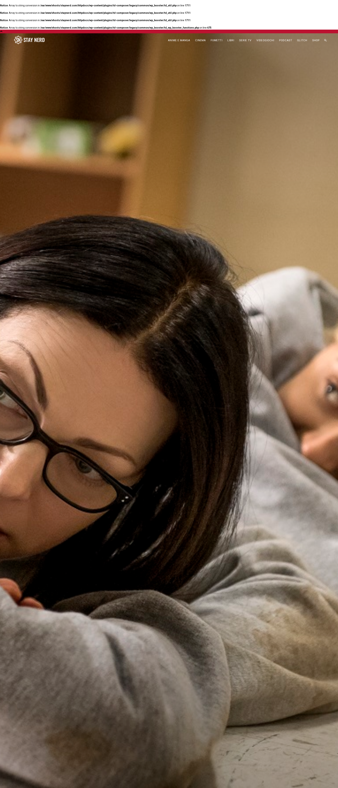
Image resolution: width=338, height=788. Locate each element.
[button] (325, 40)
